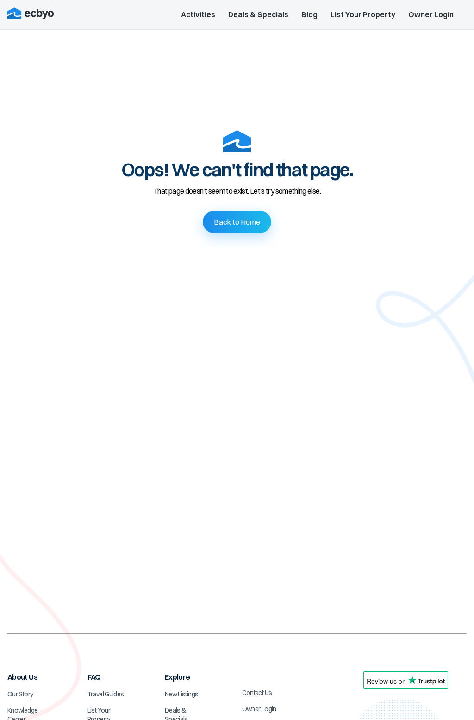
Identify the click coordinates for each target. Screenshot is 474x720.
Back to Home (237, 222)
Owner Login (431, 14)
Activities (198, 14)
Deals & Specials (258, 14)
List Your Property (363, 14)
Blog (309, 14)
